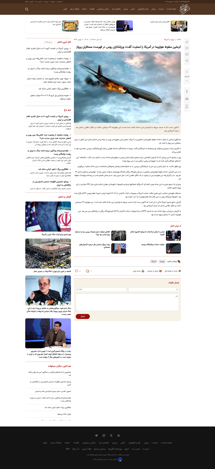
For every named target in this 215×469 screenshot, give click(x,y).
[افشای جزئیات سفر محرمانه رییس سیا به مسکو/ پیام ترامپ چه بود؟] (118, 236)
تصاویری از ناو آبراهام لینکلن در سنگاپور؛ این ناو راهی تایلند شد (49, 374)
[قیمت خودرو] (186, 99)
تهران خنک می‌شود (64, 414)
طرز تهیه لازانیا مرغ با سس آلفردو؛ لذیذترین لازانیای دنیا (45, 23)
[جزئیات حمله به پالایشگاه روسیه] (173, 248)
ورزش (153, 9)
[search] (26, 9)
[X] (111, 435)
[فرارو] (184, 9)
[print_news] (186, 48)
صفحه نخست (171, 9)
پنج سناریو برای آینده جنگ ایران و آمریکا (56, 234)
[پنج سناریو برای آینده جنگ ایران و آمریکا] (48, 216)
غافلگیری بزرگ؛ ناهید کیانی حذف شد (53, 88)
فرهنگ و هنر (75, 9)
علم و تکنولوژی (143, 9)
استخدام (59, 1)
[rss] (118, 435)
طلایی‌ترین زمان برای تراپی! (159, 21)
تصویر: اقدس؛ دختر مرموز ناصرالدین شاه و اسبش (53, 391)
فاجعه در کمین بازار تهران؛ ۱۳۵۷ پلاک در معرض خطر (52, 271)
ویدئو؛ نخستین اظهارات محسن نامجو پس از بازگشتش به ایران (52, 183)
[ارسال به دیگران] (186, 54)
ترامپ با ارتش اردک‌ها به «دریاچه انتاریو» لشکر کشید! (147, 233)
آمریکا (154, 261)
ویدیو (126, 9)
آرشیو (31, 1)
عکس (133, 9)
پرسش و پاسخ (100, 449)
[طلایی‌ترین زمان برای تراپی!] (179, 26)
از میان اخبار (175, 226)
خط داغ (67, 110)
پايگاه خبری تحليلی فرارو (102, 455)
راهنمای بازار (116, 9)
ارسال (83, 316)
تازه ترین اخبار (64, 42)
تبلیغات (53, 1)
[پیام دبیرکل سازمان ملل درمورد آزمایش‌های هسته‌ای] (118, 248)
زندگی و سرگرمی (103, 9)
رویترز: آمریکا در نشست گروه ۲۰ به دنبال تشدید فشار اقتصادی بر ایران (48, 118)
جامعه (84, 9)
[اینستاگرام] (103, 435)
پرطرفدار (48, 42)
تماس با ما (38, 1)
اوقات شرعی (86, 449)
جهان (65, 9)
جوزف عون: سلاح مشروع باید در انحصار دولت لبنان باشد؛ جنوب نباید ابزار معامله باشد (49, 80)
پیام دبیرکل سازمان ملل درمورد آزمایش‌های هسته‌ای (94, 246)
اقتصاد (92, 9)
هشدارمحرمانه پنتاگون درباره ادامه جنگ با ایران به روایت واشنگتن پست (49, 152)
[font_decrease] (187, 80)
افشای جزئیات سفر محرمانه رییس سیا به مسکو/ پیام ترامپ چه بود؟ (92, 233)
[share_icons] (186, 60)
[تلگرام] (96, 435)
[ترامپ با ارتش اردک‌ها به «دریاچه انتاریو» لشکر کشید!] (173, 236)
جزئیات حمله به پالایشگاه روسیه (152, 244)
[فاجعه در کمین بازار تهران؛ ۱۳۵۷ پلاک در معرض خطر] (48, 253)
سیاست (161, 9)
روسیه (162, 261)
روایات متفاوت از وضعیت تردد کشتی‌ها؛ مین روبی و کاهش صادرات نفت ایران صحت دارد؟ (48, 60)
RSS (26, 1)
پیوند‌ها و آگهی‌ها (115, 449)
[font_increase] (187, 72)
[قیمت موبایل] (187, 107)
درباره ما (46, 1)
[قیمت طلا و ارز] (186, 92)
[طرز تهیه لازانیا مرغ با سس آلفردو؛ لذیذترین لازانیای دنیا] (70, 26)
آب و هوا (75, 449)
